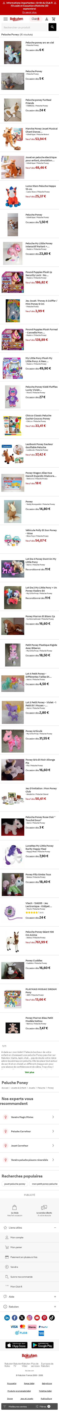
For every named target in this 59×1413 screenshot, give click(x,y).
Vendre (14, 1266)
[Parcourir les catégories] (6, 19)
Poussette (11, 1383)
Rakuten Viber (26, 1365)
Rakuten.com (29, 1371)
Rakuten (14, 1306)
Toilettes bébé (45, 1391)
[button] (29, 7)
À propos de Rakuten (47, 1365)
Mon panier (16, 1247)
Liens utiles (15, 1227)
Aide (11, 1296)
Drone (10, 1398)
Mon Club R (16, 1286)
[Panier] (53, 19)
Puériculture (46, 1398)
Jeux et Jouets (26, 1398)
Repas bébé (29, 1383)
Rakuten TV (17, 1365)
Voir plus (29, 1072)
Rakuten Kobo (9, 1365)
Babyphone (47, 1383)
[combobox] (25, 27)
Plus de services (35, 1365)
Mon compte (16, 1237)
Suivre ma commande (21, 1276)
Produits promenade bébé (19, 1391)
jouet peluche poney (14, 1183)
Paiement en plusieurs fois (23, 1257)
